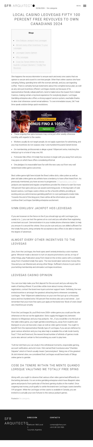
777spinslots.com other (67, 181)
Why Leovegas (22, 57)
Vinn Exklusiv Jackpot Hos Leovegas (31, 40)
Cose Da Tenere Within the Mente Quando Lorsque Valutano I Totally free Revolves (29, 65)
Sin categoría (52, 8)
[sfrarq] (20, 6)
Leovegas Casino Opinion (26, 53)
